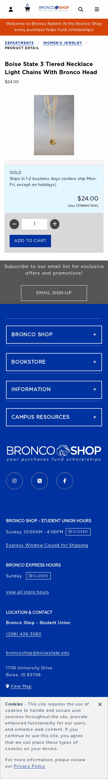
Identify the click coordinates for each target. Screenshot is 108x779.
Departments (19, 43)
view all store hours (27, 592)
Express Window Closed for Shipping (47, 545)
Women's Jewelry (62, 43)
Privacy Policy (29, 766)
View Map (21, 687)
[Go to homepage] (54, 8)
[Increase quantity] (54, 224)
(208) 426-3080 (23, 634)
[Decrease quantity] (14, 224)
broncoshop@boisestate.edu (38, 653)
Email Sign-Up (61, 294)
